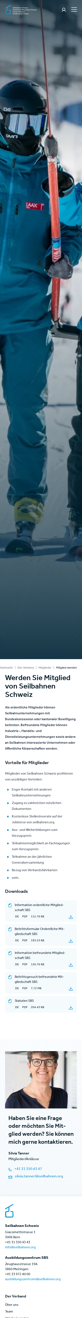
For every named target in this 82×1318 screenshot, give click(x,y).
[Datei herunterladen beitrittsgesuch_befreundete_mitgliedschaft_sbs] (71, 989)
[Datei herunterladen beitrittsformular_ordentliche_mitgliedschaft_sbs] (71, 941)
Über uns (12, 1305)
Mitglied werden (66, 668)
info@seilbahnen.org (20, 1247)
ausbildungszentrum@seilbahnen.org (33, 1279)
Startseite (6, 668)
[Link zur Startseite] (20, 10)
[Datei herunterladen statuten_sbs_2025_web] (71, 1008)
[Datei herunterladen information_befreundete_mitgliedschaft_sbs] (71, 965)
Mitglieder (45, 668)
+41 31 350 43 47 (28, 1169)
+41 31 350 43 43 (17, 1242)
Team (9, 1312)
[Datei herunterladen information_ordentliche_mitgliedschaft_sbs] (71, 917)
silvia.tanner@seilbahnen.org (39, 1177)
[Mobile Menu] (74, 9)
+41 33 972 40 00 (17, 1274)
